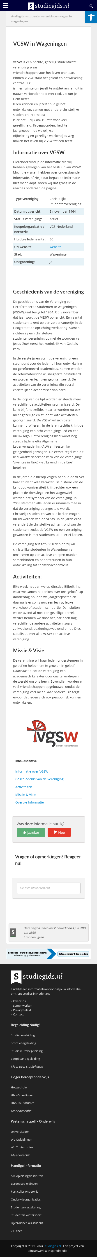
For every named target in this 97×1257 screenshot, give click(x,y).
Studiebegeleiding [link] (23, 1035)
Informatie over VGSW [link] (31, 771)
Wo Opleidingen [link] (21, 1139)
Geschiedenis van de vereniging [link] (39, 779)
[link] (91, 17)
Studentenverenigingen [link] (43, 16)
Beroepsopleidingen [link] (24, 1184)
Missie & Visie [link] (25, 794)
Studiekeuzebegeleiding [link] (27, 1051)
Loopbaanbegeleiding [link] (25, 1059)
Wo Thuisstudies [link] (22, 1147)
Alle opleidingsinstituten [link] (27, 1176)
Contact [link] (18, 1014)
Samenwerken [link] (22, 1005)
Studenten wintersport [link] (26, 1215)
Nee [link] (61, 832)
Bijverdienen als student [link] (27, 1223)
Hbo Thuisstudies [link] (22, 1103)
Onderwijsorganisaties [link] (26, 1199)
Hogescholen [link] (19, 1087)
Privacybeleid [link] (22, 1010)
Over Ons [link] (19, 1001)
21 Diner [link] (16, 1231)
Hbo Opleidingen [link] (22, 1095)
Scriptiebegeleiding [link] (23, 1043)
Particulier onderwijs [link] (24, 1191)
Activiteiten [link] (23, 787)
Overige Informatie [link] (29, 802)
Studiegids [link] (18, 16)
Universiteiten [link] (20, 1132)
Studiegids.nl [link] (52, 1246)
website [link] (55, 247)
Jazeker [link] (33, 832)
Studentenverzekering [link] (26, 1207)
